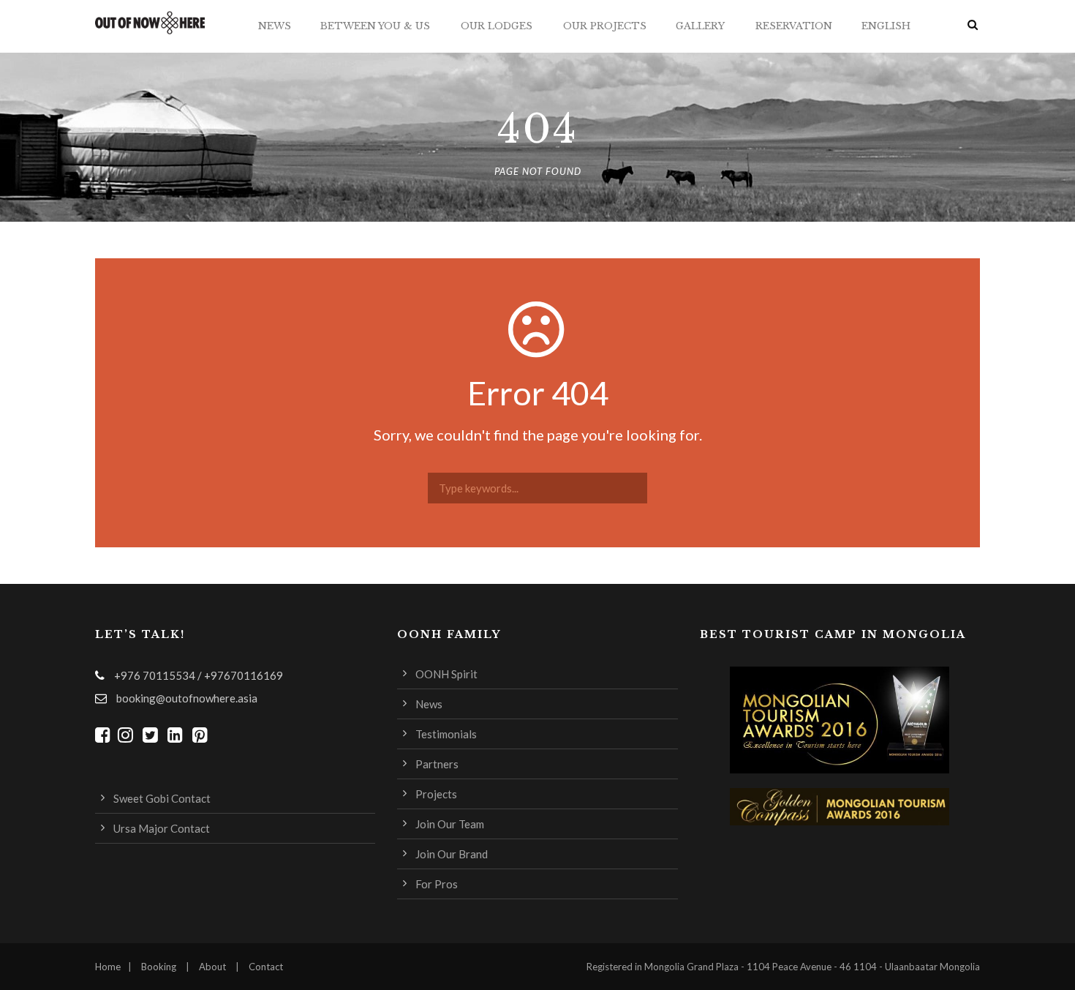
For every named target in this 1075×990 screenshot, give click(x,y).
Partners (437, 763)
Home (108, 966)
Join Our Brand (451, 853)
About (212, 966)
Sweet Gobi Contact (162, 798)
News (274, 26)
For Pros (436, 883)
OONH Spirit (446, 673)
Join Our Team (449, 823)
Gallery (700, 26)
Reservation (793, 26)
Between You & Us (375, 26)
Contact (266, 966)
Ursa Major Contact (161, 828)
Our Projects (604, 26)
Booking (158, 966)
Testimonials (446, 733)
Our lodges (496, 26)
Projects (436, 793)
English (885, 26)
